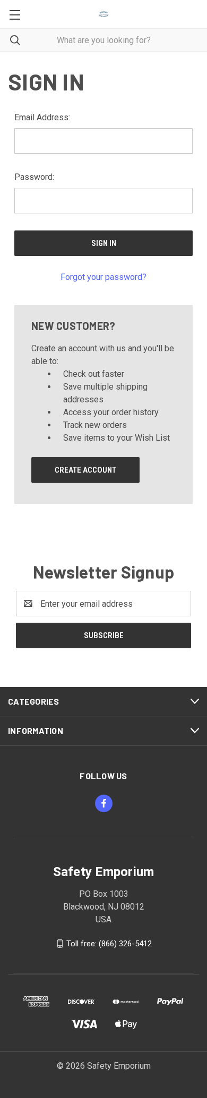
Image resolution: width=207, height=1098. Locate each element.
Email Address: (42, 117)
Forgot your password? (103, 277)
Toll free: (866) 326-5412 (109, 943)
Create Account (85, 470)
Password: (34, 177)
